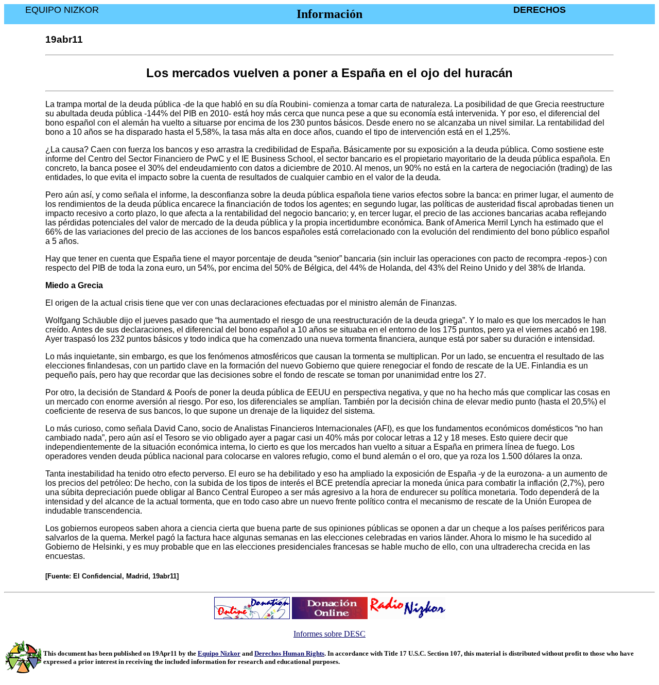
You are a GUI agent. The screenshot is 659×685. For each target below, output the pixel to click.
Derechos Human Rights (289, 653)
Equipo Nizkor (219, 653)
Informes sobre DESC (329, 633)
